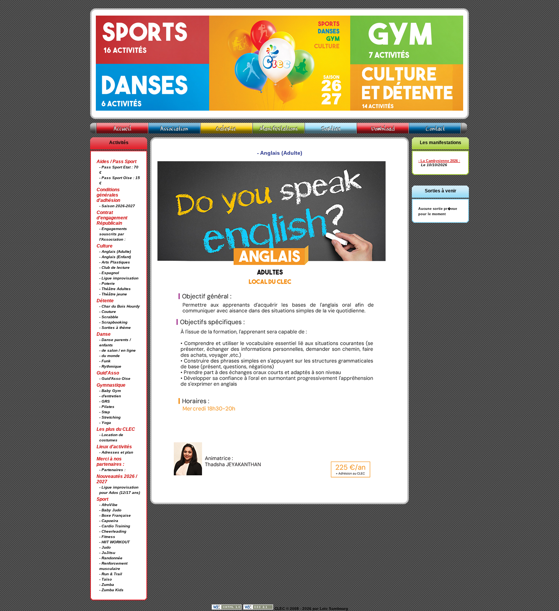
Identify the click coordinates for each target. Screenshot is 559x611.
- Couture (107, 311)
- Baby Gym (110, 391)
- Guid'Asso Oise (114, 378)
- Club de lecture (114, 267)
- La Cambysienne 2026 (438, 161)
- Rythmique (110, 366)
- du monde (109, 356)
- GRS (104, 401)
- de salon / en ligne (117, 350)
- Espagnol (109, 273)
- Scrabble (108, 317)
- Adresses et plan (116, 452)
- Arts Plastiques (114, 262)
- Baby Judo (110, 510)
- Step (104, 412)
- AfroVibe (108, 505)
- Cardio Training (114, 526)
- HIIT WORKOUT (114, 542)
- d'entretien (110, 396)
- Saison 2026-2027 (117, 206)
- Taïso (105, 579)
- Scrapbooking (113, 322)
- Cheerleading (112, 531)
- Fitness (107, 537)
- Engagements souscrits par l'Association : (113, 234)
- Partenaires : (112, 470)
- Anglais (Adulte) (115, 251)
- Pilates (106, 407)
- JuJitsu (107, 553)
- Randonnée (110, 558)
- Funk (105, 361)
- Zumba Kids (111, 590)
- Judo (105, 547)
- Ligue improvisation (118, 278)
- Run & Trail (110, 574)
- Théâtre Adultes (115, 289)
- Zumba (106, 584)
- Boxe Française (115, 515)
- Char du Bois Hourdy (119, 306)
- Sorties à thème (115, 327)
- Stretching (110, 417)
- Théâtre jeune (113, 294)
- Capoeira (108, 521)
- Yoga (105, 423)
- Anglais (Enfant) (115, 257)
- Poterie (107, 283)
